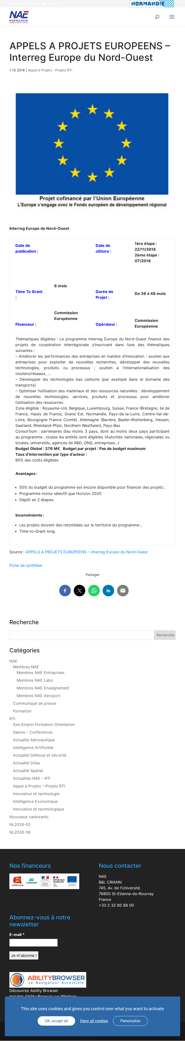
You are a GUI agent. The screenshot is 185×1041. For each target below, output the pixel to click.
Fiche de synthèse (26, 565)
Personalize (130, 1021)
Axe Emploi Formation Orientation (44, 724)
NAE (13, 661)
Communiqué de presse (34, 703)
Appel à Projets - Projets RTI (50, 70)
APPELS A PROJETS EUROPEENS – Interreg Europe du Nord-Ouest (87, 551)
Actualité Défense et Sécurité (39, 755)
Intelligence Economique (35, 801)
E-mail (17, 934)
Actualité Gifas (26, 762)
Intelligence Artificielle (33, 747)
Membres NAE (26, 666)
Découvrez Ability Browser (33, 990)
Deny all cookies (94, 1021)
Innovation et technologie (36, 793)
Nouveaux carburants (28, 816)
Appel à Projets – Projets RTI (39, 786)
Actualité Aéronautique (34, 739)
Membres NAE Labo (35, 680)
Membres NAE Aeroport (38, 695)
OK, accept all (56, 1021)
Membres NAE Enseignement (43, 688)
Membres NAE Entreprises (40, 672)
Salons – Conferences (33, 732)
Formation (22, 711)
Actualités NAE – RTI (31, 778)
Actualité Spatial (28, 770)
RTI (12, 718)
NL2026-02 (20, 824)
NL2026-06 (20, 832)
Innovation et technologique (38, 809)
